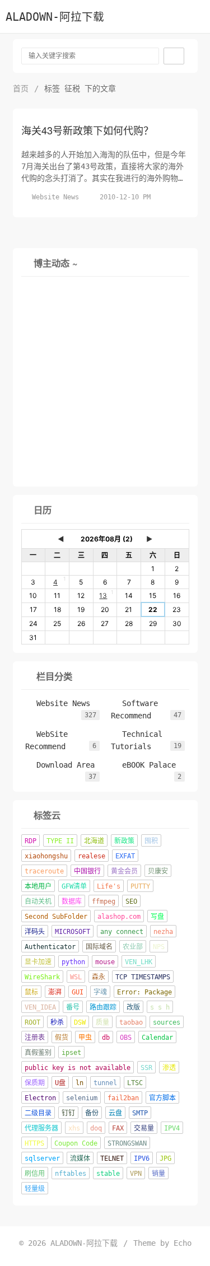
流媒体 (80, 1158)
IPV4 (172, 1128)
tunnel (105, 1083)
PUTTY (140, 886)
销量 (158, 1174)
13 (103, 595)
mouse (105, 962)
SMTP (140, 1113)
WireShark (42, 977)
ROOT (32, 1022)
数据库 (72, 901)
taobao (131, 1022)
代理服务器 (41, 1128)
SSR (146, 1068)
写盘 (157, 917)
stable (108, 1174)
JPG (165, 1158)
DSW (80, 1022)
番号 (73, 1007)
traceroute (44, 871)
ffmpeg (103, 901)
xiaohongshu (46, 856)
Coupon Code (75, 1143)
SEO (131, 901)
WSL (76, 977)
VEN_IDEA (40, 1007)
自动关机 (38, 901)
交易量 (144, 1128)
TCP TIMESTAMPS (142, 977)
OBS (126, 1037)
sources (166, 1022)
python (73, 962)
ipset (71, 1053)
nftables (70, 1174)
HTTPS (34, 1143)
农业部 (133, 947)
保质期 (35, 1083)
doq (96, 1128)
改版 (133, 1007)
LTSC (135, 1083)
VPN (136, 1174)
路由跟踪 (103, 1007)
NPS (159, 947)
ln (79, 1083)
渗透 (169, 1068)
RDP (30, 841)
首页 (21, 88)
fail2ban (123, 1098)
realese (91, 856)
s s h (160, 1007)
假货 (61, 1037)
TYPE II (60, 841)
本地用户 (38, 886)
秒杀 (57, 1022)
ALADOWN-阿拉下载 (55, 17)
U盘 (60, 1083)
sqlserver (42, 1158)
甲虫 (85, 1037)
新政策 (124, 841)
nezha (163, 932)
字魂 (100, 992)
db (106, 1037)
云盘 (115, 1113)
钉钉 (68, 1113)
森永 (98, 977)
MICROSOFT (72, 932)
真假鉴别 (38, 1053)
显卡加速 (38, 962)
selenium (81, 1098)
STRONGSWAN (127, 1143)
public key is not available (77, 1068)
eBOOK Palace (143, 764)
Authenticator (50, 947)
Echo (183, 1243)
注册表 (35, 1037)
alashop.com (119, 917)
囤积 (151, 841)
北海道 (94, 841)
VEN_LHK (138, 962)
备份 (92, 1113)
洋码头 (35, 932)
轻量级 (35, 1189)
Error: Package (144, 992)
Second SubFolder (56, 917)
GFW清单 (74, 886)
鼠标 (31, 992)
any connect (121, 932)
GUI (77, 992)
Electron (40, 1098)
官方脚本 (162, 1098)
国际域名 (99, 947)
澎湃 (55, 992)
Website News (55, 197)
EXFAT (125, 856)
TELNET (112, 1158)
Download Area (60, 764)
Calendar (157, 1037)
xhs (74, 1128)
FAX (118, 1128)
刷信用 (35, 1174)
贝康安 (158, 871)
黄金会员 (124, 871)
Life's (108, 886)
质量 (102, 1022)
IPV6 (142, 1158)
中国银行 (87, 871)
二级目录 (38, 1113)
